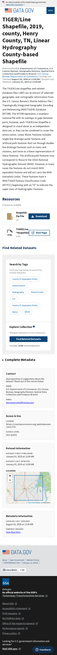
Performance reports (13, 628)
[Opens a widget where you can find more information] (43, 650)
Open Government (17, 560)
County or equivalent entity (25, 279)
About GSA (8, 603)
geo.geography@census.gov (20, 402)
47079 (27, 312)
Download (41, 216)
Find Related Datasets (28, 339)
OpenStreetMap (34, 502)
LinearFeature (18, 285)
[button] (10, 476)
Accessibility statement (15, 608)
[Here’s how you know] (28, 3)
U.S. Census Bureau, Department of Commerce (25, 75)
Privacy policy (9, 633)
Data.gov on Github (30, 563)
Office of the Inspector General (18, 623)
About (4, 560)
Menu (50, 10)
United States (37, 292)
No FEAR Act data (11, 618)
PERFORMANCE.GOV (12, 563)
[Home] (19, 10)
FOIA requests (10, 613)
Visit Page (41, 232)
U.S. (14, 298)
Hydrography (18, 292)
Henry (15, 312)
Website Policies (33, 560)
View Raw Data (13, 532)
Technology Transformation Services (23, 595)
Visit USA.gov (10, 648)
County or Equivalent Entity (25, 305)
